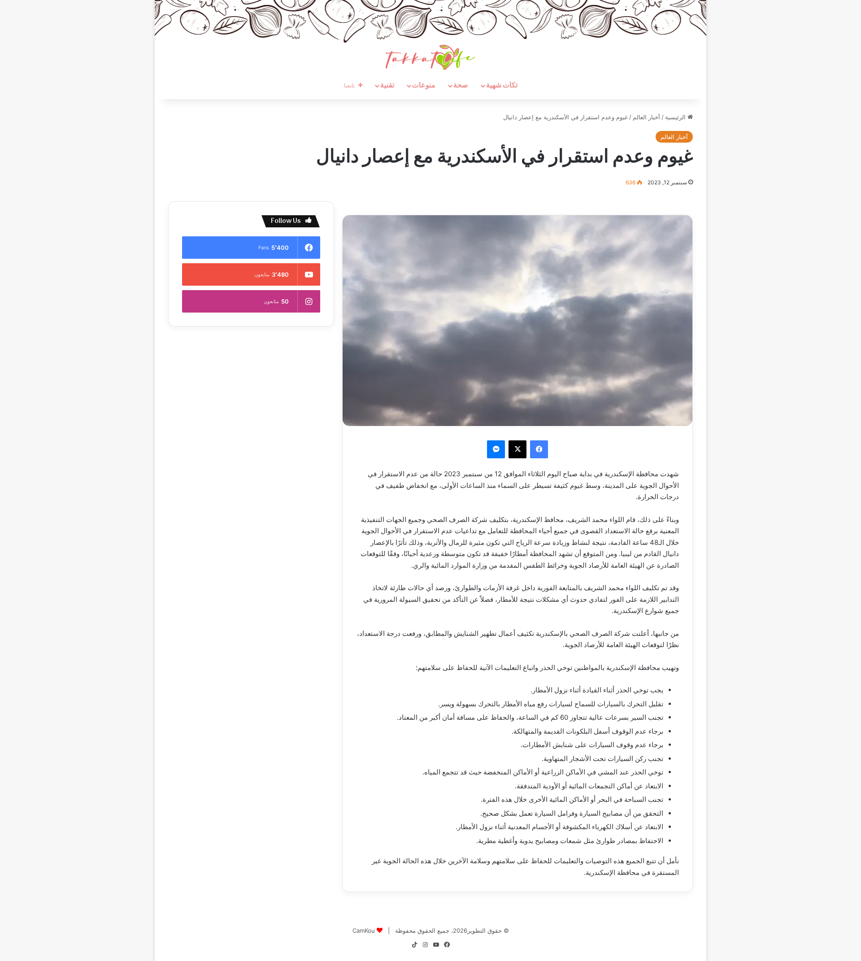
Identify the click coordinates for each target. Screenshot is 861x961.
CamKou (363, 930)
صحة (460, 85)
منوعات (423, 85)
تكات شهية (501, 85)
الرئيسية (676, 117)
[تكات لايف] (430, 57)
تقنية (387, 85)
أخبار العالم (646, 117)
